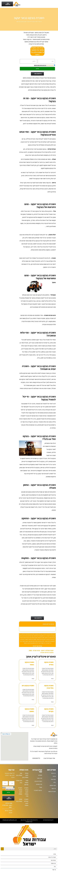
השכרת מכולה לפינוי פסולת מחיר (26, 792)
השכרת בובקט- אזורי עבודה (32, 21)
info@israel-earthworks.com (10, 820)
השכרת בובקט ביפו (28, 685)
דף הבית (40, 21)
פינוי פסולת (53, 863)
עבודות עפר (53, 860)
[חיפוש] (2, 848)
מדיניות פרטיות (42, 65)
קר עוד (52, 678)
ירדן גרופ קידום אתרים (48, 820)
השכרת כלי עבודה (52, 857)
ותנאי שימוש (36, 65)
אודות (54, 854)
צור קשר (54, 869)
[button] (21, 624)
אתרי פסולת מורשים (26, 782)
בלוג (55, 866)
